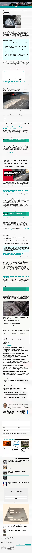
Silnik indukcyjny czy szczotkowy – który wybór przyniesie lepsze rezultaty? (17, 472)
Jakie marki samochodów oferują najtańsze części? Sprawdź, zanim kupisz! (15, 448)
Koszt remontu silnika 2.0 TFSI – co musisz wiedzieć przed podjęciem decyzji (17, 466)
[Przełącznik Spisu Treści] (23, 71)
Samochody (4, 9)
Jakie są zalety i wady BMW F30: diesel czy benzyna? (13, 395)
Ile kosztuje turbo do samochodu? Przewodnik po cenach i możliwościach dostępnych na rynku (18, 461)
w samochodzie (17, 111)
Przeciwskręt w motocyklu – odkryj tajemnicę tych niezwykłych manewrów (16, 535)
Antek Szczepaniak (6, 13)
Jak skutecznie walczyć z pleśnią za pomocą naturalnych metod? (13, 72)
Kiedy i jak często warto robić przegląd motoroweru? (17, 530)
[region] (16, 544)
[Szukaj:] (15, 456)
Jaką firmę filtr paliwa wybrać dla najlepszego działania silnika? (14, 392)
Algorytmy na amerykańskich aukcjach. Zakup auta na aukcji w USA (6, 448)
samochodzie (7, 28)
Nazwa (4, 427)
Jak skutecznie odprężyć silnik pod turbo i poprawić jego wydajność (18, 483)
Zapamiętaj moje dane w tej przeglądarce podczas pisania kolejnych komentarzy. (15, 433)
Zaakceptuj (28, 544)
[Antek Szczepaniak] (5, 405)
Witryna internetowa (5, 430)
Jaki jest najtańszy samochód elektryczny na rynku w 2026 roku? (25, 449)
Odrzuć (23, 544)
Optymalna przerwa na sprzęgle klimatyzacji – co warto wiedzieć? (15, 394)
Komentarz (4, 420)
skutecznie (21, 54)
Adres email (18, 427)
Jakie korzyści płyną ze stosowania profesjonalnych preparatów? (13, 79)
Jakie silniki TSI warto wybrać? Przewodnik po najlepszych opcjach (16, 477)
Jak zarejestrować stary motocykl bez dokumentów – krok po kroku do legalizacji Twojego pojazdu (16, 525)
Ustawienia (18, 544)
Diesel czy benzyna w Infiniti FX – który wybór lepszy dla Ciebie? (15, 397)
